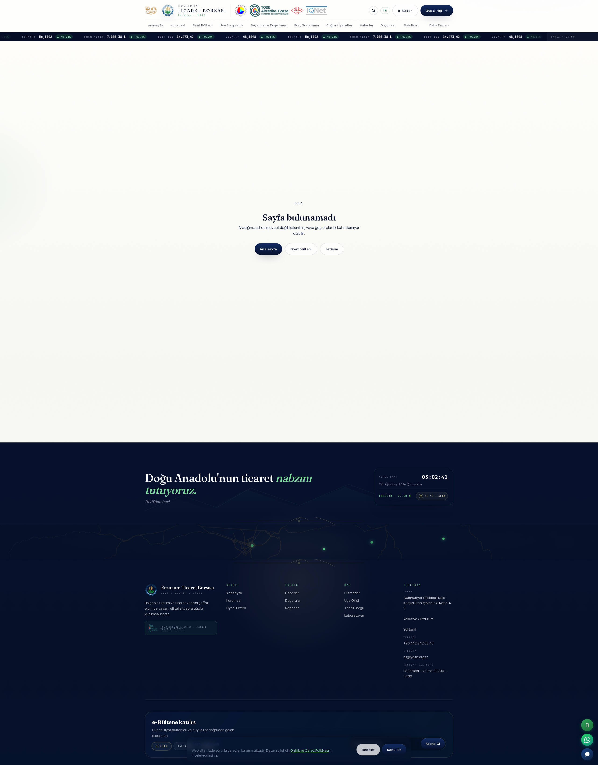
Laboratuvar (354, 615)
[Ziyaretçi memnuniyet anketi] (587, 725)
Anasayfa (234, 593)
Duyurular (293, 600)
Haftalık (185, 746)
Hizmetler (352, 593)
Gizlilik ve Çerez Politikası (309, 750)
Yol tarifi (409, 629)
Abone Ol (433, 743)
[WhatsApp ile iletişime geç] (587, 740)
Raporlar (292, 607)
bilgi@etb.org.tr (415, 657)
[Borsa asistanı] (587, 754)
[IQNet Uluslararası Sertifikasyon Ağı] (316, 10)
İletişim (331, 249)
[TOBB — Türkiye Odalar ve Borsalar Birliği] (241, 10)
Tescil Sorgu (354, 607)
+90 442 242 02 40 (418, 643)
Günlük (161, 746)
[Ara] (373, 10)
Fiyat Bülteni (236, 607)
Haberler (292, 593)
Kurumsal (233, 600)
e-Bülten (405, 10)
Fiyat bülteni (301, 249)
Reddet (368, 749)
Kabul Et (394, 749)
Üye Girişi (434, 10)
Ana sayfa (268, 249)
